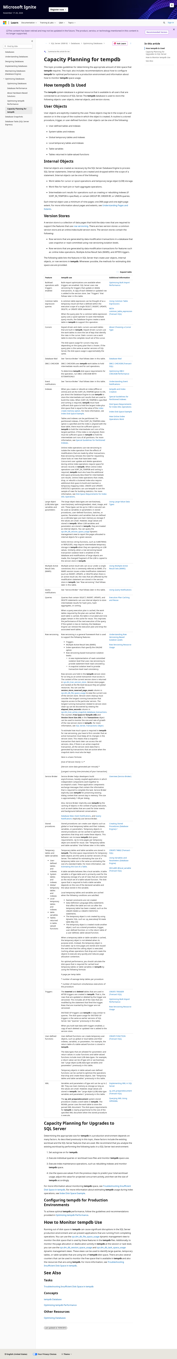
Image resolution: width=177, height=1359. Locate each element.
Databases (75, 43)
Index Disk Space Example (72, 413)
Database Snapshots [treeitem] (14, 116)
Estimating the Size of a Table (74, 866)
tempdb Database (53, 1299)
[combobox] (17, 46)
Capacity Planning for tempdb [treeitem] (16, 110)
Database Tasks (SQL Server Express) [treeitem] (17, 123)
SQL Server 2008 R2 (59, 43)
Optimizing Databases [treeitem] (17, 83)
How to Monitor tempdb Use (158, 57)
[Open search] (164, 22)
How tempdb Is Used (155, 48)
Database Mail (115, 358)
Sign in (171, 22)
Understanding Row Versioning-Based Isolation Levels (118, 637)
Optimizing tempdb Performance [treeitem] (15, 102)
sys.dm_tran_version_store (74, 682)
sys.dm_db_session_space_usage (75, 531)
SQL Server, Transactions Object (89, 725)
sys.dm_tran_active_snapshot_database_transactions (84, 712)
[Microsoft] (4, 22)
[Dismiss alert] (172, 5)
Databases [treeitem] (9, 52)
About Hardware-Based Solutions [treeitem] (17, 94)
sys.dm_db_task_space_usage (111, 1247)
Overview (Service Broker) (120, 776)
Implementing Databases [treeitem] (16, 66)
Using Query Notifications (120, 590)
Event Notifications (83, 816)
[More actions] (131, 43)
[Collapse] (32, 41)
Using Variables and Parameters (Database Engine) (118, 860)
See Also (149, 61)
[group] (88, 696)
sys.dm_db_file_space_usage (73, 693)
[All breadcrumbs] (46, 43)
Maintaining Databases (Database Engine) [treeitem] (15, 72)
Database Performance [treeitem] (17, 88)
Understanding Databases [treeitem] (16, 56)
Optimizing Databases (92, 43)
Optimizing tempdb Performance (72, 1215)
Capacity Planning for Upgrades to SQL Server (156, 52)
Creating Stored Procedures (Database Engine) (118, 826)
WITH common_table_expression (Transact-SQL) (120, 311)
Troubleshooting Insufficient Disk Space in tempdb (69, 1286)
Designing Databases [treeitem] (14, 61)
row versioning (80, 226)
